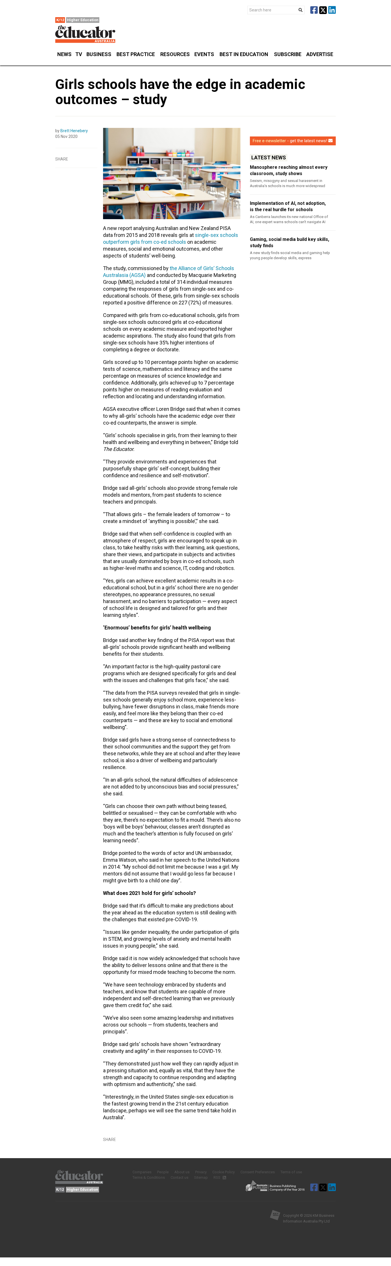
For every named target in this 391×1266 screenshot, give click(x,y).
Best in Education (244, 54)
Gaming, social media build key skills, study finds (289, 242)
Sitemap (201, 1177)
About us (181, 1172)
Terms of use (291, 1172)
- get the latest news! (290, 140)
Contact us (179, 1177)
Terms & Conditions (149, 1177)
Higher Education (82, 20)
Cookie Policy (223, 1172)
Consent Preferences (257, 1172)
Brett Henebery (74, 130)
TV (78, 54)
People (163, 1172)
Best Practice (135, 54)
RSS (217, 1177)
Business (98, 54)
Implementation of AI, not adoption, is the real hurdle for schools (288, 206)
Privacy (201, 1172)
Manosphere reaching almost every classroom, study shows (288, 170)
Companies (142, 1172)
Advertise (319, 54)
